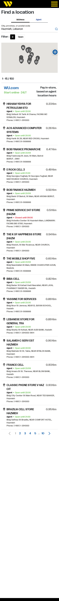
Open (20, 37)
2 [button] (20, 433)
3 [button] (25, 433)
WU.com (11, 88)
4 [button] (30, 433)
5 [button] (35, 433)
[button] (48, 433)
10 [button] (42, 433)
